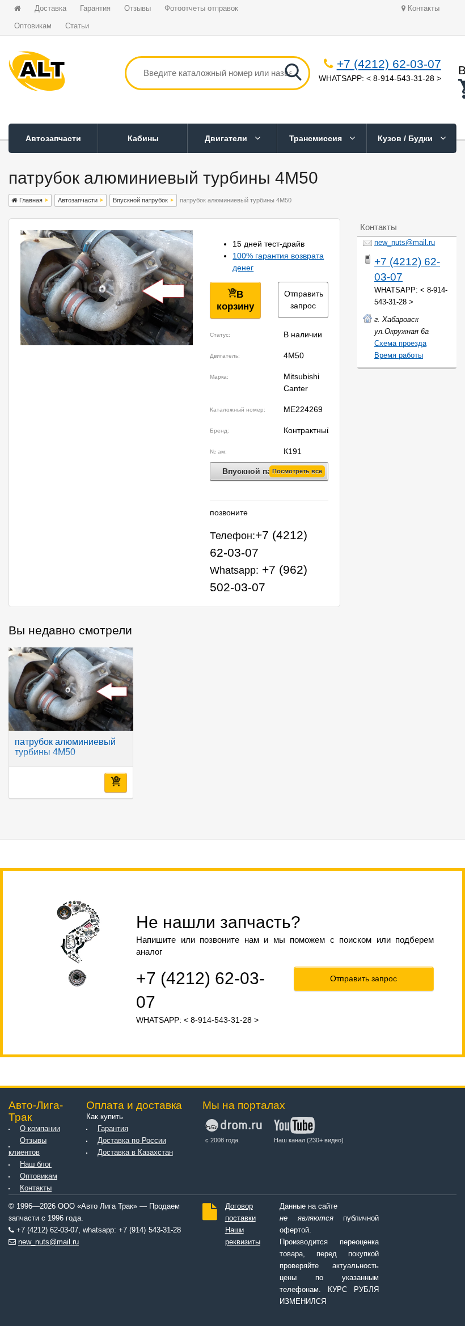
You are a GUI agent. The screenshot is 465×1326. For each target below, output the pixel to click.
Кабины (143, 138)
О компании (40, 1129)
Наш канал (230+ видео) (307, 1140)
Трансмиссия (316, 138)
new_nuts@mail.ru (404, 243)
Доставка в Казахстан (135, 1152)
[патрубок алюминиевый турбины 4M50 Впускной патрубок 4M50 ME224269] (106, 342)
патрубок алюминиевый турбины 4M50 (65, 747)
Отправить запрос (303, 299)
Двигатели (227, 138)
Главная (30, 200)
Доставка (50, 8)
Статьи (77, 26)
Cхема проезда (400, 344)
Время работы (398, 355)
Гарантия (95, 8)
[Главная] (37, 73)
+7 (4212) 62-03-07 (389, 63)
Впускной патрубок (140, 200)
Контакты (422, 8)
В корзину (235, 300)
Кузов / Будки (406, 138)
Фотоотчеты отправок (201, 8)
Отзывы (137, 8)
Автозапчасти (53, 138)
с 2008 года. (222, 1140)
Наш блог (36, 1164)
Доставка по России (132, 1141)
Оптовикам (33, 26)
